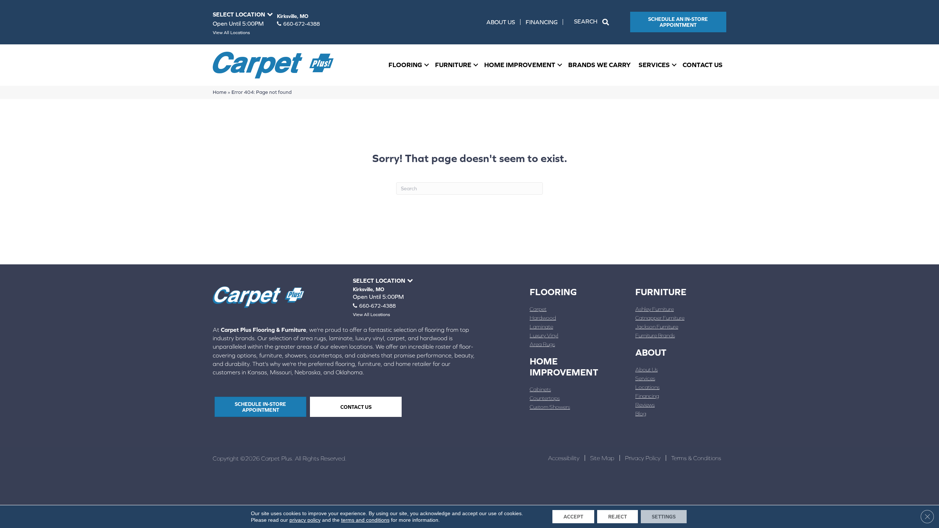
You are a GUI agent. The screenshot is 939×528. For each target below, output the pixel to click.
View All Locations (231, 32)
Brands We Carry (599, 65)
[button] (593, 22)
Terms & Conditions (696, 458)
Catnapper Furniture (659, 318)
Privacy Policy (643, 458)
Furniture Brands (655, 335)
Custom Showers (550, 407)
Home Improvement (519, 65)
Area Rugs (542, 344)
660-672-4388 (301, 24)
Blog (640, 413)
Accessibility (564, 458)
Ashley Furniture (654, 309)
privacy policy (305, 520)
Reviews (645, 405)
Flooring (405, 65)
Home (220, 92)
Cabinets (540, 389)
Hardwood (543, 318)
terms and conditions (365, 520)
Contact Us (703, 65)
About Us (500, 22)
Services (654, 65)
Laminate (541, 326)
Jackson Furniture (656, 326)
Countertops (545, 398)
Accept (573, 517)
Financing (542, 22)
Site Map (602, 458)
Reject (617, 517)
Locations (647, 387)
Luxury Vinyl (544, 335)
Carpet (538, 309)
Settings (664, 517)
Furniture (453, 65)
